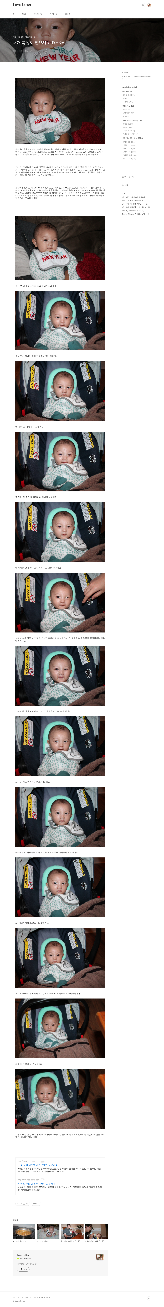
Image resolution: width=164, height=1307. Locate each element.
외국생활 (133, 204)
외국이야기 (142, 197)
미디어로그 (38, 14)
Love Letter (22, 5)
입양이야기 (134, 197)
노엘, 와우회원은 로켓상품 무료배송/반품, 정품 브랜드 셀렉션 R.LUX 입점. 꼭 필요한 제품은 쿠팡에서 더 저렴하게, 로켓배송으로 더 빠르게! (59, 1170)
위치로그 (53, 14)
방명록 (67, 14)
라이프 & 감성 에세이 (132, 120)
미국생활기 (133, 207)
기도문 (127, 110)
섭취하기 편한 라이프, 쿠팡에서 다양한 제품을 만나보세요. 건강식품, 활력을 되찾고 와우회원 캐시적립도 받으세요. (60, 1188)
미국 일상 (128, 124)
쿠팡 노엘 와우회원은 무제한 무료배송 (38, 1165)
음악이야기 (125, 204)
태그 (24, 14)
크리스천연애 (138, 201)
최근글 (124, 177)
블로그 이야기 (129, 158)
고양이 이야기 (129, 152)
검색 (143, 5)
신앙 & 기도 (128, 106)
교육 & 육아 (129, 131)
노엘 (131, 201)
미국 (147, 214)
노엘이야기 (125, 207)
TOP (149, 1298)
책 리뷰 (127, 116)
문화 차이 (127, 127)
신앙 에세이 (128, 113)
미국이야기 (125, 201)
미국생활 (137, 214)
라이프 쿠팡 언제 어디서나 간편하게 (36, 1183)
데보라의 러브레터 (144, 207)
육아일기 (140, 204)
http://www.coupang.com (28, 1161)
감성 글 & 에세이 (130, 134)
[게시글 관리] (27, 1204)
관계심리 (127, 98)
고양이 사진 (125, 197)
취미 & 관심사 (129, 142)
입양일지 (124, 211)
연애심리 (127, 91)
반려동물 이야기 (130, 155)
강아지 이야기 (129, 149)
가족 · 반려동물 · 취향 (132, 138)
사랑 (145, 204)
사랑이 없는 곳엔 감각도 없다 (27, 1264)
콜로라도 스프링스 (127, 214)
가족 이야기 (129, 145)
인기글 (131, 177)
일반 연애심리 (129, 95)
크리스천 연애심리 (130, 102)
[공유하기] (24, 1204)
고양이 (141, 211)
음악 (143, 214)
